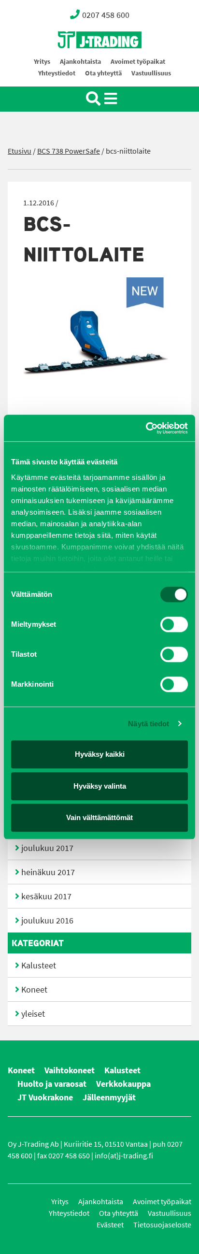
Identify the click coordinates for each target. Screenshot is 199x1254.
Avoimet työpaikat (138, 61)
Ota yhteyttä (103, 73)
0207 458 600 (105, 15)
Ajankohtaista (80, 61)
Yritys (42, 61)
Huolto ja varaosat (51, 1084)
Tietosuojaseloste (162, 1225)
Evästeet (110, 1225)
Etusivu (19, 151)
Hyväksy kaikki (100, 754)
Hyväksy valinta (99, 786)
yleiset (33, 1014)
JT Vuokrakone (45, 1097)
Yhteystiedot (56, 73)
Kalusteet (38, 965)
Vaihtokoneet (69, 1070)
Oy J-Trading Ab (81, 61)
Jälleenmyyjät (109, 1097)
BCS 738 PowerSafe (68, 151)
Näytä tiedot (148, 724)
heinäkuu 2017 (48, 872)
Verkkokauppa (123, 1084)
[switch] (174, 624)
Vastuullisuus (151, 73)
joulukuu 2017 (47, 848)
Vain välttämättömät (99, 817)
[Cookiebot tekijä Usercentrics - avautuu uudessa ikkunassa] (145, 428)
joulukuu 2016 (47, 920)
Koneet (34, 989)
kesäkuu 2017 (46, 896)
